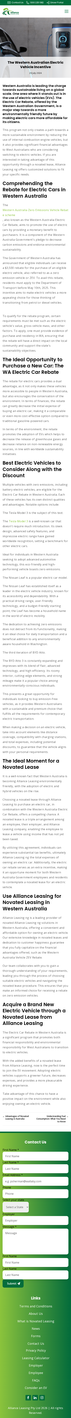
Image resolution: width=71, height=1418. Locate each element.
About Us (36, 1314)
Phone (7, 1187)
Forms (35, 1336)
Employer (9, 1214)
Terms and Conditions (35, 1306)
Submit (12, 1283)
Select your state (13, 1200)
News (36, 1329)
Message (10, 1227)
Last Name (11, 1162)
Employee (36, 1373)
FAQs (36, 1380)
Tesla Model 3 (18, 521)
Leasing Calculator (35, 1358)
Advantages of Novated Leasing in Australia (16, 1117)
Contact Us (36, 1344)
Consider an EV (36, 1388)
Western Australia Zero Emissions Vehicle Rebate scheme (35, 212)
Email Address (13, 1175)
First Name (11, 1150)
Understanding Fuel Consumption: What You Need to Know (52, 1119)
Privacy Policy (36, 1350)
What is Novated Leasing (35, 1321)
